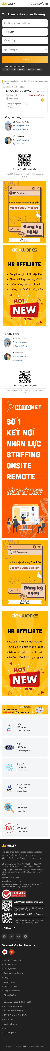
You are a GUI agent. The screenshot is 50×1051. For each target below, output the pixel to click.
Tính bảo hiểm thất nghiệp (13, 1011)
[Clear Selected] (43, 32)
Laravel (6, 69)
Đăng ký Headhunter (12, 991)
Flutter (10, 107)
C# (25, 104)
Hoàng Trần (20, 144)
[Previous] (7, 709)
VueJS (38, 69)
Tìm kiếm (25, 59)
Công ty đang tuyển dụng (13, 973)
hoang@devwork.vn (22, 140)
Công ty (7, 977)
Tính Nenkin (8, 1019)
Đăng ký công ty (10, 982)
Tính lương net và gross (13, 1006)
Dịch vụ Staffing (10, 995)
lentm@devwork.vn (22, 126)
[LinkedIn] (25, 936)
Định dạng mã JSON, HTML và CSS (18, 1002)
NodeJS (21, 69)
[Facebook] (4, 936)
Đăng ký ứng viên (10, 986)
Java (13, 69)
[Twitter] (11, 936)
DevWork (25, 1046)
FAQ (6, 1028)
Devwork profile (10, 1033)
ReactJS (30, 69)
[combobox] (25, 32)
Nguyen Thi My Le (22, 129)
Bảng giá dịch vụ (10, 964)
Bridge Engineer (14, 104)
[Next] (43, 709)
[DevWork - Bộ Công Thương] (23, 894)
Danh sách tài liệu (10, 1024)
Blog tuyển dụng (10, 969)
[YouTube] (18, 936)
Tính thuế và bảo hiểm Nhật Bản (16, 1015)
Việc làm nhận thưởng (12, 960)
